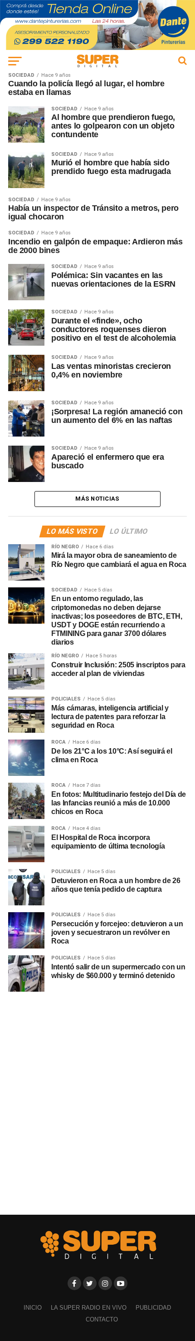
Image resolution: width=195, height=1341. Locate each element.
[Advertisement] (97, 1103)
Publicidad (153, 1307)
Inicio (33, 1307)
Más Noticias (97, 498)
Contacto (102, 1319)
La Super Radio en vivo (89, 1307)
